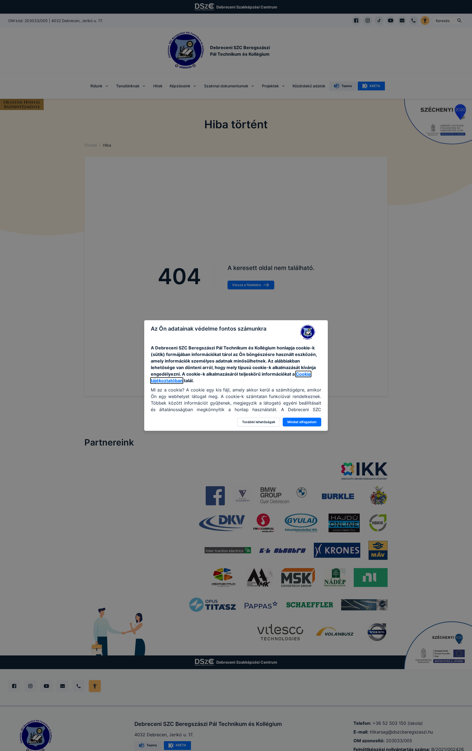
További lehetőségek (258, 422)
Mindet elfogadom (302, 422)
